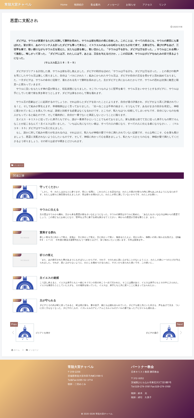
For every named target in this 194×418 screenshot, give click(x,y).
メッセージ (18, 165)
